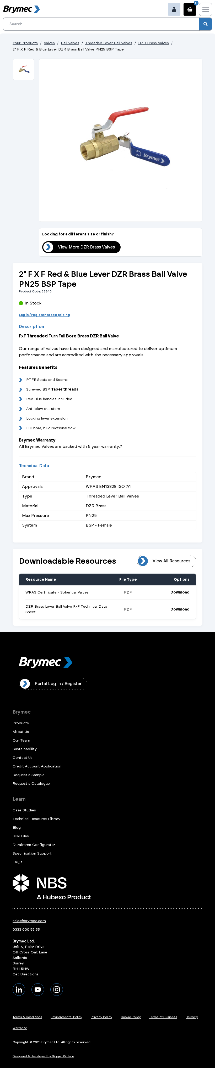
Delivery (192, 1017)
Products (21, 723)
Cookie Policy (131, 1017)
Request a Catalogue (31, 783)
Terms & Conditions (27, 1017)
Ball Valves (70, 43)
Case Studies (24, 810)
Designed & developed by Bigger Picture (43, 1056)
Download (180, 592)
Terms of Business (163, 1017)
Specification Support (32, 853)
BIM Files (21, 836)
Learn (19, 799)
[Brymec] (21, 9)
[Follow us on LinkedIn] (19, 989)
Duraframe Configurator (34, 845)
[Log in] (174, 9)
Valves (49, 43)
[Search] (205, 24)
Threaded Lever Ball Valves (108, 43)
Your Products (25, 43)
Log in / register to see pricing (44, 315)
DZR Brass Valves (153, 43)
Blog (17, 827)
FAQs (17, 862)
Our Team (21, 740)
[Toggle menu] (205, 9)
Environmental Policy (66, 1017)
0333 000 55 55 (26, 929)
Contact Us (23, 757)
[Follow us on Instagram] (56, 989)
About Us (21, 732)
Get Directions (26, 974)
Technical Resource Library (36, 819)
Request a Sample (29, 775)
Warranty (20, 1028)
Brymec (22, 712)
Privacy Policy (101, 1017)
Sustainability (25, 749)
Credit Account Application (37, 766)
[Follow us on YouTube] (37, 989)
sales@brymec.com (29, 921)
